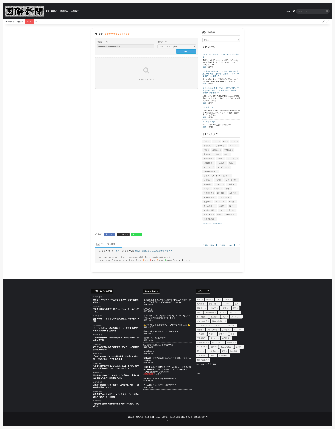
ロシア (215, 141)
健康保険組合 (209, 197)
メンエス (233, 146)
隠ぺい (231, 206)
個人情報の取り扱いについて (181, 417)
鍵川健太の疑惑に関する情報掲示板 (158, 345)
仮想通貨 (207, 202)
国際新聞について (201, 417)
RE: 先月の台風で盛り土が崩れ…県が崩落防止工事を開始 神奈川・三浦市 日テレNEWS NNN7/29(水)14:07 (220, 73)
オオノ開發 (208, 214)
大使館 (218, 180)
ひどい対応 (220, 146)
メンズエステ (222, 167)
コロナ (219, 158)
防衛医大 (207, 180)
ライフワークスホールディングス (216, 176)
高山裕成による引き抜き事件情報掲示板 (159, 378)
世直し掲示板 (51, 11)
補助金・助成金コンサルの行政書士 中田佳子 (153, 251)
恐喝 (205, 150)
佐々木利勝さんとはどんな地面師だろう (162, 385)
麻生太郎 (220, 193)
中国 (226, 154)
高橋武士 (215, 150)
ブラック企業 (231, 180)
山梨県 (221, 206)
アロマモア (208, 167)
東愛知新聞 (208, 158)
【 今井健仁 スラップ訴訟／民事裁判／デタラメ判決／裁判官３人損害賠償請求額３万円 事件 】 (166, 316)
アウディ (217, 189)
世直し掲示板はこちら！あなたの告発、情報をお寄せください (59, 22)
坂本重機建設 (148, 351)
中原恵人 (207, 154)
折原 (231, 163)
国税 (219, 214)
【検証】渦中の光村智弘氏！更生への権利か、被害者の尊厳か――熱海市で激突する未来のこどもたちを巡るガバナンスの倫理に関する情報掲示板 (167, 369)
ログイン (199, 373)
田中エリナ (148, 309)
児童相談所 (208, 193)
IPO (220, 210)
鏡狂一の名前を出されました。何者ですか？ (161, 331)
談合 (227, 189)
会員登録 (130, 417)
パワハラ (219, 184)
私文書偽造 (208, 163)
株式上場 (230, 210)
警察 (217, 154)
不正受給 (220, 163)
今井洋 (231, 202)
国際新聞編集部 (149, 374)
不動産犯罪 (230, 214)
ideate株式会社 (210, 171)
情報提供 (64, 11)
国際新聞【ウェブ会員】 (145, 417)
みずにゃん (232, 158)
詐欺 (205, 141)
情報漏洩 (207, 146)
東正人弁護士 (209, 206)
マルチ (206, 189)
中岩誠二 (227, 150)
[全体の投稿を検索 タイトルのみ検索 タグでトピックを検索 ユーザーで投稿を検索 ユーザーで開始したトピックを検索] (176, 46)
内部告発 (232, 193)
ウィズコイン (224, 197)
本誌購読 (75, 11)
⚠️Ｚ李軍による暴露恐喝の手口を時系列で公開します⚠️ (166, 324)
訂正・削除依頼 (162, 417)
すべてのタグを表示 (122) (212, 223)
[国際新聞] (24, 11)
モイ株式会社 (209, 210)
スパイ (233, 141)
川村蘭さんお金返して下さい (155, 338)
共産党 (230, 184)
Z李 (224, 141)
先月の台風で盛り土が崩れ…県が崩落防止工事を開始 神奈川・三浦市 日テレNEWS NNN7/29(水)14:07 (220, 90)
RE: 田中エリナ (208, 107)
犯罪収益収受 (209, 219)
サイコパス (220, 202)
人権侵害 (207, 184)
